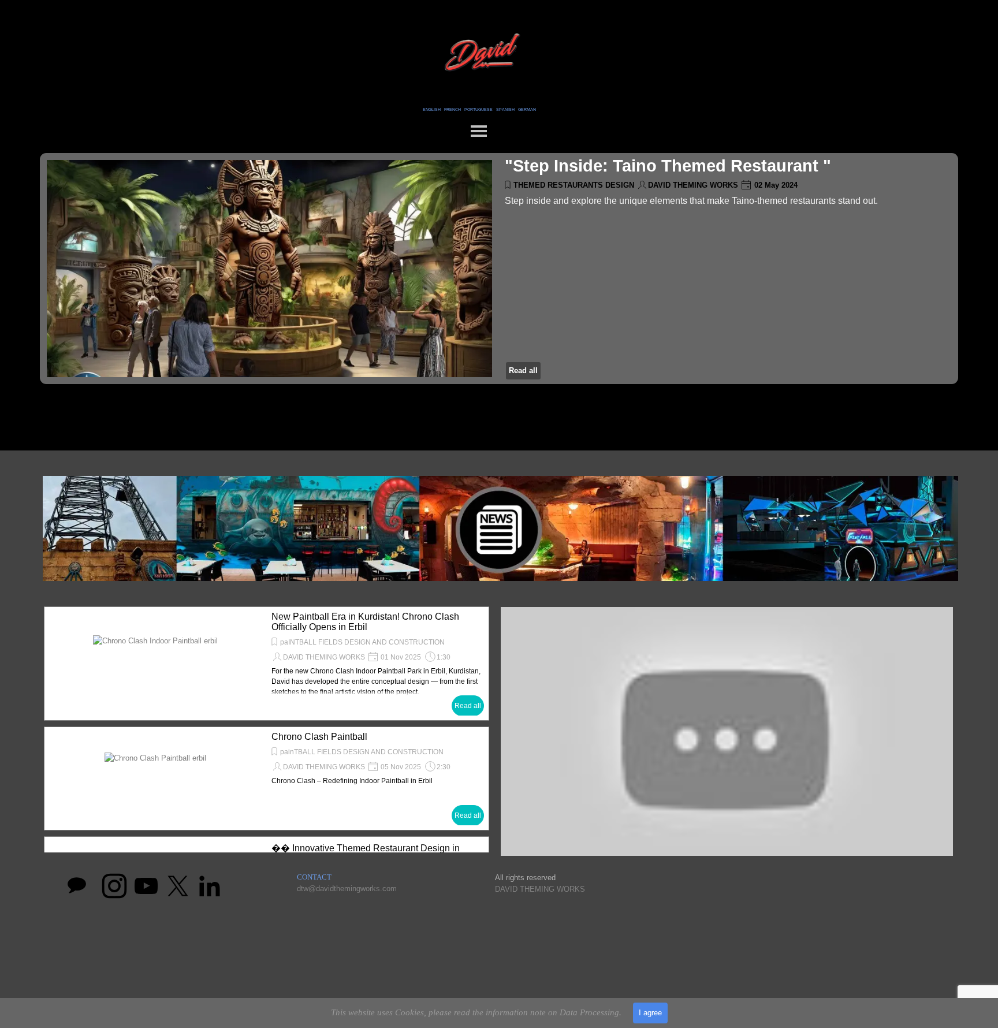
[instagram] (114, 885)
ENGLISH (432, 109)
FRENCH (452, 109)
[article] (499, 268)
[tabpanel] (479, 108)
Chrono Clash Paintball (319, 737)
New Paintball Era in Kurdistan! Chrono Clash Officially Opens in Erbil (365, 622)
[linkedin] (209, 885)
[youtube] (146, 885)
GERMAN (527, 109)
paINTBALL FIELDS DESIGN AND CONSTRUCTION (362, 642)
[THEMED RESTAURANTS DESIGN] (269, 268)
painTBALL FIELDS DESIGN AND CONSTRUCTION (362, 752)
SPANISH (505, 109)
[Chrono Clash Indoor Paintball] (155, 663)
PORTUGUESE (478, 109)
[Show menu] (478, 131)
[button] (727, 734)
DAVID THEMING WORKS (693, 185)
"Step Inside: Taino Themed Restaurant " (668, 165)
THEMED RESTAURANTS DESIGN (573, 185)
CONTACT (314, 877)
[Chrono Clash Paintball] (155, 778)
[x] (177, 885)
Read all (523, 370)
